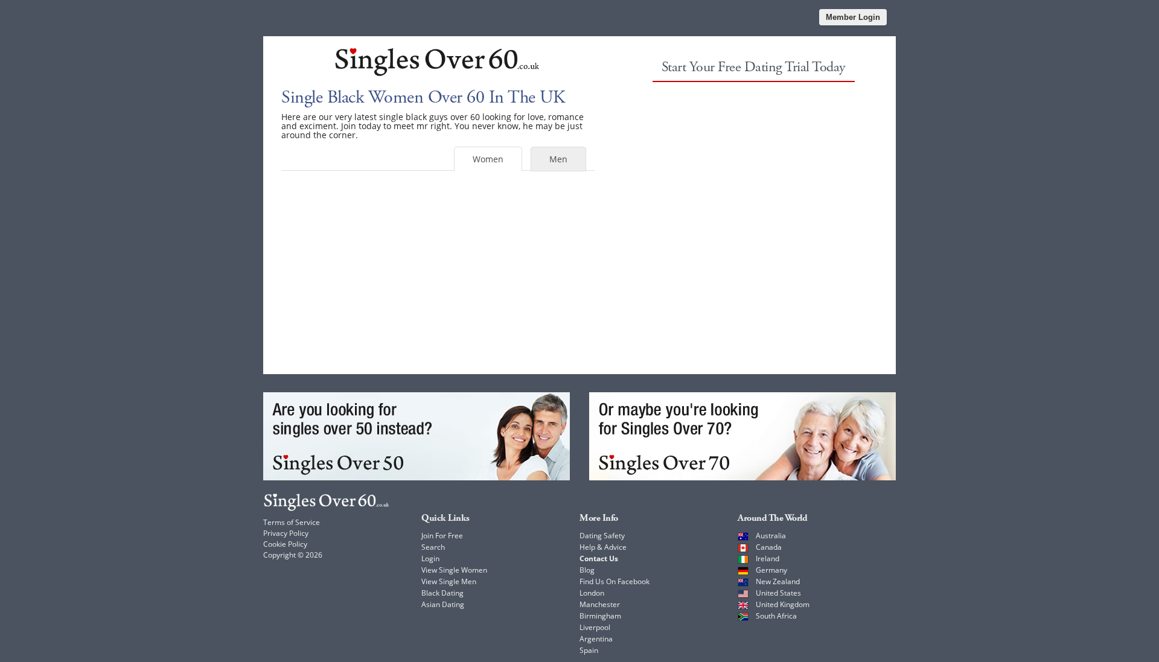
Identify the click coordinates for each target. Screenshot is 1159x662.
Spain (589, 650)
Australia (771, 535)
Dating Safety (602, 535)
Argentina (596, 639)
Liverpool (595, 627)
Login (430, 558)
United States (778, 593)
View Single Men (448, 581)
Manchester (600, 604)
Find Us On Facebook (615, 581)
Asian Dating (442, 604)
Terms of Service (291, 522)
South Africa (776, 616)
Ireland (767, 558)
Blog (587, 570)
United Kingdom (782, 604)
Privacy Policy (285, 533)
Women (488, 159)
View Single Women (454, 570)
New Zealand (778, 581)
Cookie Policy (285, 544)
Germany (771, 570)
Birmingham (600, 616)
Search (433, 547)
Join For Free (442, 535)
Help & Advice (603, 547)
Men (558, 159)
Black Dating (442, 593)
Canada (769, 547)
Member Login (853, 17)
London (592, 593)
